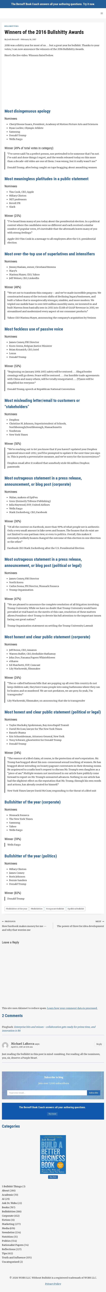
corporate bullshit (55, 909)
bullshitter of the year (16, 909)
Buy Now (53, 1177)
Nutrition (7, 1236)
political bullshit (75, 909)
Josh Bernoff (13, 39)
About (5, 1190)
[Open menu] (101, 13)
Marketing (8, 1224)
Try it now (88, 4)
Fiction (6, 1219)
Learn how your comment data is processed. (72, 1008)
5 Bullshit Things (12, 1186)
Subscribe (93, 1093)
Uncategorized (10, 1261)
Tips (4, 1253)
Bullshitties (11, 26)
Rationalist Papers (12, 1244)
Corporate (8, 1215)
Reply (99, 1044)
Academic (7, 1194)
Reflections (8, 1249)
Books (5, 1207)
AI (3, 1198)
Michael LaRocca (22, 1043)
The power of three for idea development (80, 924)
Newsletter (8, 1232)
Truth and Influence (13, 1257)
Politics (6, 1240)
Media (5, 1228)
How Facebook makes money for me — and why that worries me (24, 925)
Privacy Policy (53, 1283)
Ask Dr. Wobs (9, 1203)
